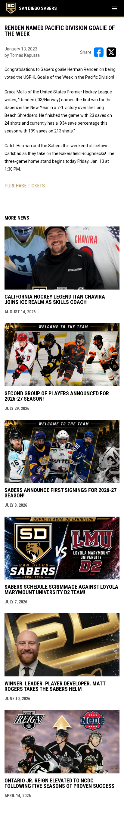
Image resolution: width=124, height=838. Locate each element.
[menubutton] (114, 8)
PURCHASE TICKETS (25, 186)
